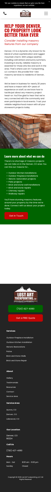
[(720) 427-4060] (5, 14)
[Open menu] (46, 13)
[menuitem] (25, 337)
